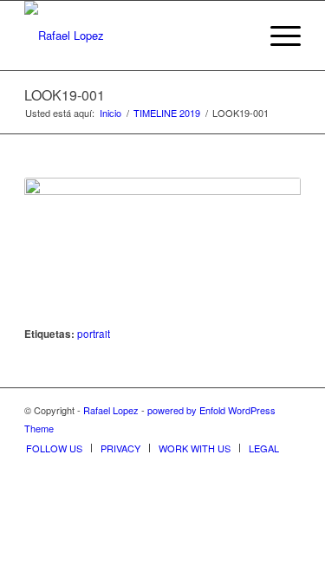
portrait (93, 334)
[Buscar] (236, 35)
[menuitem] (236, 35)
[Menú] (277, 35)
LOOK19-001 (64, 95)
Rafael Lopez (111, 410)
